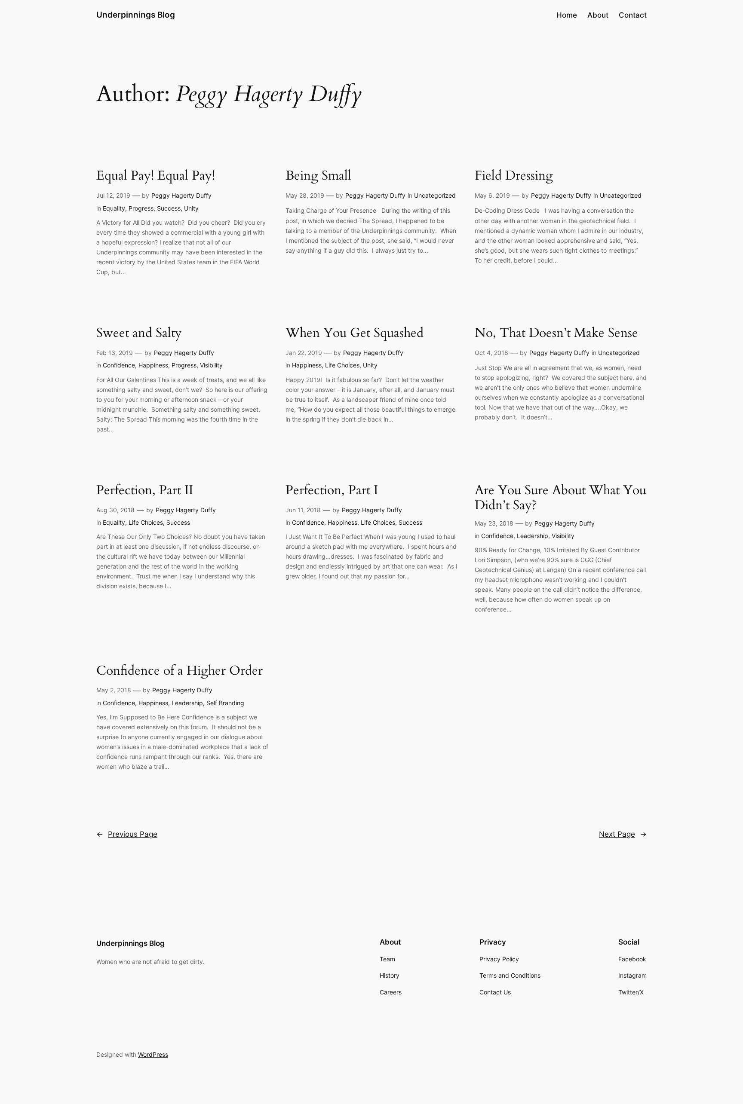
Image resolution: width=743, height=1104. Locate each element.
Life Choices (342, 365)
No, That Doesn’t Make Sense (556, 333)
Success (169, 208)
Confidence (119, 365)
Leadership (532, 535)
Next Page (623, 834)
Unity (191, 208)
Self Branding (225, 702)
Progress (141, 208)
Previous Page (126, 834)
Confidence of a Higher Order (179, 671)
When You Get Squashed (355, 333)
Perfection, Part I (332, 490)
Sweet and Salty (139, 333)
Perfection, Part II (144, 490)
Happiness (153, 365)
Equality (114, 208)
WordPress (153, 1054)
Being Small (318, 176)
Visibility (211, 365)
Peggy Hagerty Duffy (181, 195)
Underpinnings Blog (135, 14)
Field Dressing (514, 176)
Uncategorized (435, 195)
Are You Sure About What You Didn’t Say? (560, 498)
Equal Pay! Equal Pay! (155, 176)
